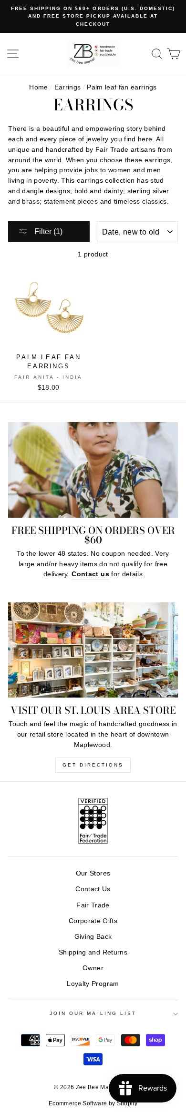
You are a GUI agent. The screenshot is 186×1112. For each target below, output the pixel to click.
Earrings (67, 87)
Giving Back (93, 936)
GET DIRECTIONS (93, 765)
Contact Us (92, 889)
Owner (93, 968)
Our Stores (93, 873)
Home (38, 87)
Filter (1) (47, 231)
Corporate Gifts (93, 921)
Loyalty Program (93, 983)
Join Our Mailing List (93, 1013)
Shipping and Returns (93, 952)
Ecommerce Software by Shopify (93, 1103)
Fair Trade (92, 905)
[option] (93, 16)
